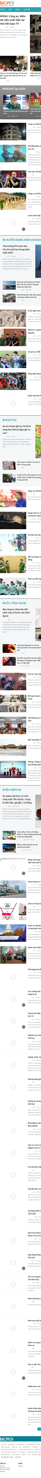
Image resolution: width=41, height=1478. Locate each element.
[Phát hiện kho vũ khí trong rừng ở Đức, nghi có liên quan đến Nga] (13, 1306)
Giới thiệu (2, 1466)
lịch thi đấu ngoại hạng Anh (9, 1452)
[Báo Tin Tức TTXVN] (4, 256)
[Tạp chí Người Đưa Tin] (29, 866)
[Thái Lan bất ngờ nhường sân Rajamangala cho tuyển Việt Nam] (13, 586)
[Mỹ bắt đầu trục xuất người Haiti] (13, 1196)
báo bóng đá (26, 1447)
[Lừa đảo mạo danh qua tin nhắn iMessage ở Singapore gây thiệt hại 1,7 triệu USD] (9, 661)
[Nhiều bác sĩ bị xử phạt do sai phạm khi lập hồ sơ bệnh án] (13, 1394)
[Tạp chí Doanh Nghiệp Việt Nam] (4, 806)
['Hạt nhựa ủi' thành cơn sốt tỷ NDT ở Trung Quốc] (9, 465)
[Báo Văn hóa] (30, 314)
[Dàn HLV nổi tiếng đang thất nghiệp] (13, 179)
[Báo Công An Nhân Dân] (31, 152)
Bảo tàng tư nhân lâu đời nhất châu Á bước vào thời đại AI (16, 613)
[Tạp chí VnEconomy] (29, 1414)
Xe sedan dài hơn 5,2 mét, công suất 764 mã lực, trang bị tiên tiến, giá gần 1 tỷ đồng (17, 799)
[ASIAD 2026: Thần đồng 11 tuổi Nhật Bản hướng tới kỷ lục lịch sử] (13, 1064)
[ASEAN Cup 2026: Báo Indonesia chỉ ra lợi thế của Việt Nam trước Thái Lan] (13, 1043)
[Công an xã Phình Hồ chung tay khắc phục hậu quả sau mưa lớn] (13, 201)
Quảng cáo (2, 1471)
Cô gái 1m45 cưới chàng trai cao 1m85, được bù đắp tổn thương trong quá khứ (29, 477)
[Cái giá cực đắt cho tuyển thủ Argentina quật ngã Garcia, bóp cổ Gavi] (13, 359)
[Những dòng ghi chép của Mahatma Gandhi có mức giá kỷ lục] (13, 1086)
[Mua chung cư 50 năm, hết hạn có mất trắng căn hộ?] (13, 889)
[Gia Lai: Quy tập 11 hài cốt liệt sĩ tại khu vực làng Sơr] (13, 681)
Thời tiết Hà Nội (5, 1454)
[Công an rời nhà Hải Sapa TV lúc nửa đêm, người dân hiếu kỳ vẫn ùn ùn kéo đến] (14, 63)
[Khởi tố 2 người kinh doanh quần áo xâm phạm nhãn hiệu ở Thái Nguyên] (13, 337)
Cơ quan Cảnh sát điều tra (25, 1449)
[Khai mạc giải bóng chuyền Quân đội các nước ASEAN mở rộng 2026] (13, 1328)
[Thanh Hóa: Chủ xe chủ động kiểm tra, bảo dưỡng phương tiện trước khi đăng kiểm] (9, 835)
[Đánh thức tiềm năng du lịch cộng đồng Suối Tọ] (13, 955)
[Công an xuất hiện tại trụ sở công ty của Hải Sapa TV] (13, 131)
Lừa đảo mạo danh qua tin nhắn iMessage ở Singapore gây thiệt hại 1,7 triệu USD (29, 660)
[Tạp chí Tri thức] (4, 116)
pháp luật (14, 1447)
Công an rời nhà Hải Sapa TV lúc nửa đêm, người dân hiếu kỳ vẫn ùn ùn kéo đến (13, 75)
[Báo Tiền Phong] (2, 27)
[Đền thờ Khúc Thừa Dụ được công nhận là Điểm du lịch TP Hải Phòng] (13, 747)
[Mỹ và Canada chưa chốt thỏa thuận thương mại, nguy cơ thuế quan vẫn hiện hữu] (13, 1284)
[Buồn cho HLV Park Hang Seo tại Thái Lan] (13, 403)
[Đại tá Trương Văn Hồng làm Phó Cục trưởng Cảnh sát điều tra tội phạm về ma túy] (13, 1240)
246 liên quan (14, 116)
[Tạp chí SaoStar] (30, 399)
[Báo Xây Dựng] (19, 839)
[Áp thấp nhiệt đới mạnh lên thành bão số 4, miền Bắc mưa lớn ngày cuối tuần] (13, 1218)
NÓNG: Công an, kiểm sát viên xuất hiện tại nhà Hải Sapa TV (13, 20)
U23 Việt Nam (16, 1454)
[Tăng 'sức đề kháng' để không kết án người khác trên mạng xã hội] (13, 498)
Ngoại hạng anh (5, 1447)
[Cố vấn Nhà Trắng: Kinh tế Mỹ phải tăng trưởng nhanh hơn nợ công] (13, 1174)
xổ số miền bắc (30, 1444)
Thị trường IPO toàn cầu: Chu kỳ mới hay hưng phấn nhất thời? (16, 249)
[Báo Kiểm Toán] (30, 768)
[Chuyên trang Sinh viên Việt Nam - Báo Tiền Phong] (19, 653)
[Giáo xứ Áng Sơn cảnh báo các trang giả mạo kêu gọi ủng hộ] (13, 911)
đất (29, 1454)
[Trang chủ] (7, 4)
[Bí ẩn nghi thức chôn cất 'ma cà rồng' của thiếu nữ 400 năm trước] (13, 318)
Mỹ (20, 1447)
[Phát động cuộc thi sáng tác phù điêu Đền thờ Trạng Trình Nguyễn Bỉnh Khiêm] (13, 1130)
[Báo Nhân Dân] (32, 116)
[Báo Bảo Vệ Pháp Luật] (29, 1348)
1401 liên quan (30, 839)
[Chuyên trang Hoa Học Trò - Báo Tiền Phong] (29, 1019)
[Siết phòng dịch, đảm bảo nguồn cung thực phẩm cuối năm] (9, 298)
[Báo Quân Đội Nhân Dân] (30, 931)
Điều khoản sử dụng (5, 1468)
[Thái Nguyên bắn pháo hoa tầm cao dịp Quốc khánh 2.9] (13, 977)
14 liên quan (15, 806)
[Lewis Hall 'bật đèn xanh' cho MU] (13, 223)
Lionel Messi (11, 1444)
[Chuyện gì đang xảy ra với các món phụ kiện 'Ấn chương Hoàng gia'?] (9, 648)
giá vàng (3, 1444)
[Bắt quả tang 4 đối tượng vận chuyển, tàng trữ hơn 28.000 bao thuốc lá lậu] (13, 703)
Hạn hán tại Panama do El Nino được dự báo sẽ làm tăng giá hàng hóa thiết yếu (28, 284)
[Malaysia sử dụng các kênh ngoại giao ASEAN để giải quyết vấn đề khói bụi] (13, 1108)
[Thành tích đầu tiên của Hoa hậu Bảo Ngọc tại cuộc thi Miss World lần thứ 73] (13, 1021)
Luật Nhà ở (35, 1447)
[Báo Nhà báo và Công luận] (30, 1151)
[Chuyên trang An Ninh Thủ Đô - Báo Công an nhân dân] (29, 519)
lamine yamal (20, 1444)
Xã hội (38, 1444)
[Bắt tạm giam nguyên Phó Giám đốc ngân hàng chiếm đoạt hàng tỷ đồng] (13, 564)
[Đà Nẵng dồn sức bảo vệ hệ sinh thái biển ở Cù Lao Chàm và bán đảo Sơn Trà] (13, 153)
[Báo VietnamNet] (30, 127)
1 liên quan (13, 436)
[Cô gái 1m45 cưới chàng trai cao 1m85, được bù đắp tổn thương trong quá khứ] (9, 478)
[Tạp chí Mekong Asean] (29, 724)
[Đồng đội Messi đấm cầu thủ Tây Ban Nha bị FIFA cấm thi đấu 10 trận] (13, 381)
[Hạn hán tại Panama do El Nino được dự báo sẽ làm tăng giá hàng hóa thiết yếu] (9, 285)
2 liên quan (12, 27)
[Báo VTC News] (32, 78)
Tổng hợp (20, 1466)
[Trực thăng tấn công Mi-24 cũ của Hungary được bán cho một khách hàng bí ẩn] (13, 999)
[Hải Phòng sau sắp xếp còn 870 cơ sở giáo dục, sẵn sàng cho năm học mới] (13, 725)
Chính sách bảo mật (5, 1469)
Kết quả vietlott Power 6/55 (8, 1449)
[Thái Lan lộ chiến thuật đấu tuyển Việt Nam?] (16, 102)
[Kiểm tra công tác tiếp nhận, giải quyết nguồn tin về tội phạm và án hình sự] (13, 1350)
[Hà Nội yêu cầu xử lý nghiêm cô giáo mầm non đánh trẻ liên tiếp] (13, 542)
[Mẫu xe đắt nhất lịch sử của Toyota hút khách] (9, 848)
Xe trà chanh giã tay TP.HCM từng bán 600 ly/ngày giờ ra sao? (17, 429)
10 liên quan (28, 289)
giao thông (22, 1452)
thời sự (24, 1454)
